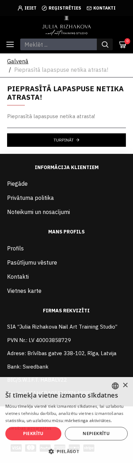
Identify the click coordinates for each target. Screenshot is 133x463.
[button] (66, 451)
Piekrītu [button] (33, 433)
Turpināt (64, 140)
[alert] (66, 420)
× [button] (125, 385)
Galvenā (17, 61)
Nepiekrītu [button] (96, 433)
